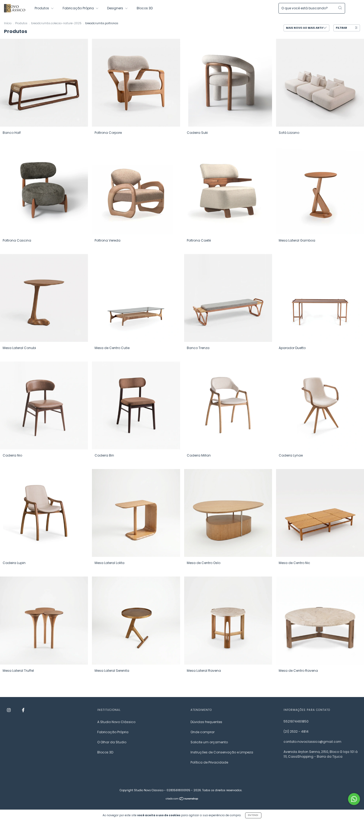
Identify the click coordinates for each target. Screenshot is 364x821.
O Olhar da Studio (111, 742)
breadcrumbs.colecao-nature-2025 (56, 23)
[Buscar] (340, 7)
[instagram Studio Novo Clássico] (9, 710)
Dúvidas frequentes (206, 722)
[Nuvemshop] (182, 799)
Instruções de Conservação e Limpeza (222, 752)
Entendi (253, 815)
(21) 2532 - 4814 (296, 731)
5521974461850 (296, 721)
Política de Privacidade (209, 762)
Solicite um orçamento (209, 742)
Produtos (42, 8)
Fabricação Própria (79, 8)
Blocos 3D (145, 8)
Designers (115, 8)
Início (7, 23)
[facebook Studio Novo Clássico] (23, 710)
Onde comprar (203, 732)
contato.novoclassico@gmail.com (312, 741)
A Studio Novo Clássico (116, 722)
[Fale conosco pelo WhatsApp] (354, 799)
